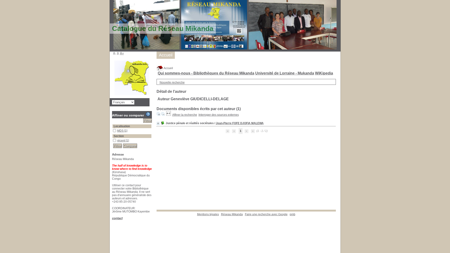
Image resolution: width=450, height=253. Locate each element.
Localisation (122, 126)
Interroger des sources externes (219, 114)
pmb (292, 214)
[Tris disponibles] (168, 114)
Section (119, 136)
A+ (122, 53)
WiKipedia (324, 73)
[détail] (158, 123)
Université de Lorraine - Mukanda (284, 73)
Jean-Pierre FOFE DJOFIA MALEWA (240, 123)
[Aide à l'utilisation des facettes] (148, 114)
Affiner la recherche (184, 114)
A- (114, 53)
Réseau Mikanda (232, 214)
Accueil (168, 68)
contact (117, 218)
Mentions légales (208, 214)
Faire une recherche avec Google (266, 214)
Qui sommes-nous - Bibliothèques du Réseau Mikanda (206, 73)
